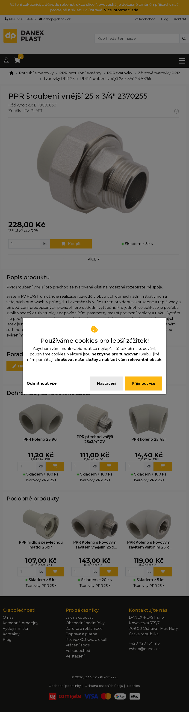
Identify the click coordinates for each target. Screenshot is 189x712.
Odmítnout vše (42, 383)
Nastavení (106, 383)
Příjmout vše (143, 383)
